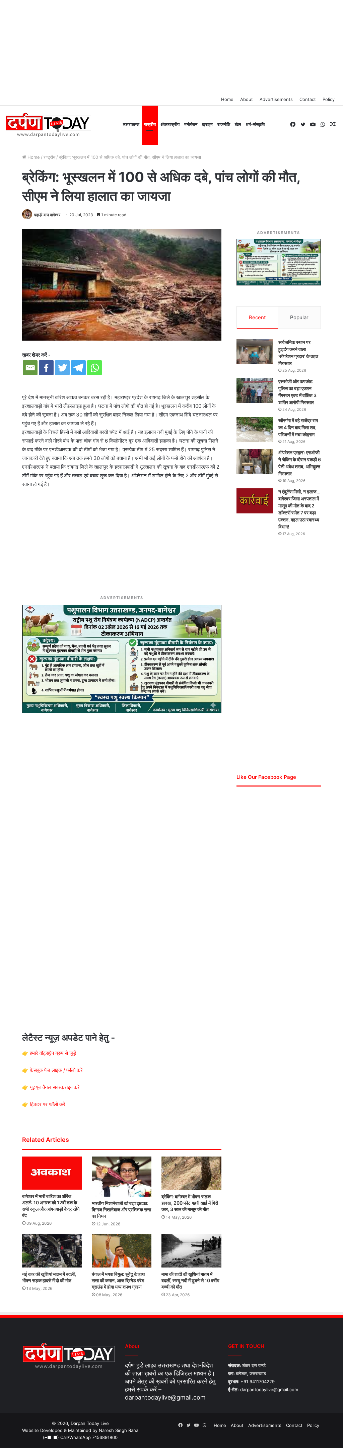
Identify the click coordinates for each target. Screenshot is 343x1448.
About (246, 99)
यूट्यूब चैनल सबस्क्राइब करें (55, 1087)
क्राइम (207, 124)
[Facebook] (46, 367)
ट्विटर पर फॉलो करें (47, 1104)
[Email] (30, 367)
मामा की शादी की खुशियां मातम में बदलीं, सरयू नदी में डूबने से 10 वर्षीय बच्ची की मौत (190, 1280)
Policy (329, 99)
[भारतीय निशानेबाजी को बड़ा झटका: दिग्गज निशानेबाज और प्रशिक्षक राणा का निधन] (121, 1177)
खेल (238, 124)
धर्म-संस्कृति (255, 124)
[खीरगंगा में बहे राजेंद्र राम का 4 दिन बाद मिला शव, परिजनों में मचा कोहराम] (254, 429)
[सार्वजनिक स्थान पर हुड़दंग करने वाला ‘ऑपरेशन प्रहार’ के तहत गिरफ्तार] (254, 351)
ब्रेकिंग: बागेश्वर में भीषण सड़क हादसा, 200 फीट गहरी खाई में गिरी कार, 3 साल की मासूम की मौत (189, 1203)
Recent (257, 317)
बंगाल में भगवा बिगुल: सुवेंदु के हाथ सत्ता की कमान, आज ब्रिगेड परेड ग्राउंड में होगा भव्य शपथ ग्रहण (118, 1280)
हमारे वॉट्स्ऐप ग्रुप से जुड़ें (53, 1053)
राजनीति (223, 124)
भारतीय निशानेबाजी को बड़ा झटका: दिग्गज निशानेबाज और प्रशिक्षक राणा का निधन (121, 1209)
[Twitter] (62, 367)
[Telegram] (78, 367)
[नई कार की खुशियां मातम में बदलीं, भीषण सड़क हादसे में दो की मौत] (52, 1251)
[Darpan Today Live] (48, 125)
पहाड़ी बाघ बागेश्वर (47, 214)
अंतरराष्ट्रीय (170, 124)
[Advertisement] (171, 47)
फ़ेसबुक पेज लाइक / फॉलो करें (56, 1070)
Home (227, 99)
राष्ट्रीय (150, 124)
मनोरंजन (190, 124)
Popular (299, 317)
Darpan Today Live (90, 1423)
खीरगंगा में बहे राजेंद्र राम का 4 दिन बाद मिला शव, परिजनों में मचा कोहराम (298, 427)
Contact (307, 99)
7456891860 (105, 1437)
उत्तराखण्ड (131, 124)
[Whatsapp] (94, 367)
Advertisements (276, 99)
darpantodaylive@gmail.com (165, 1397)
